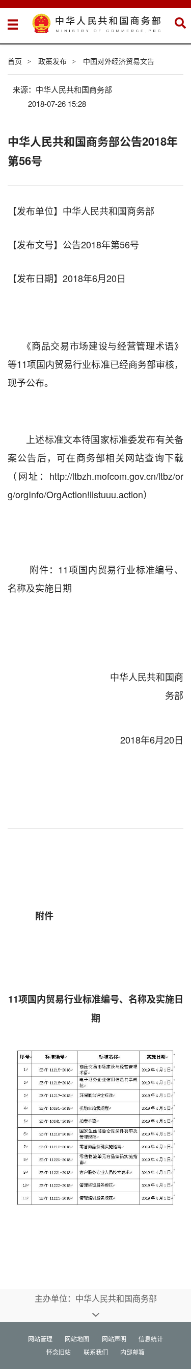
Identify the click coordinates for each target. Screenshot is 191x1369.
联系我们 (96, 1352)
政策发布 (52, 61)
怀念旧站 (58, 1352)
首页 (15, 61)
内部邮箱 (132, 1352)
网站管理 (40, 1338)
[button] (180, 23)
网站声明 (114, 1338)
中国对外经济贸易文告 (118, 61)
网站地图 (77, 1338)
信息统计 (151, 1338)
